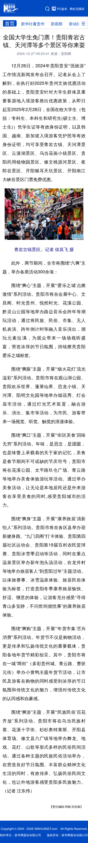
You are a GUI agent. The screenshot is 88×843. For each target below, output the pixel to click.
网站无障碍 (77, 9)
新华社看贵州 (32, 23)
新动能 (75, 23)
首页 (10, 23)
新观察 (57, 23)
